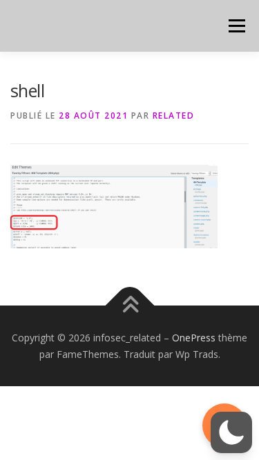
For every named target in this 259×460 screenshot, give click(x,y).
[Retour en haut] (129, 305)
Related (174, 115)
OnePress (193, 337)
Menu (235, 26)
